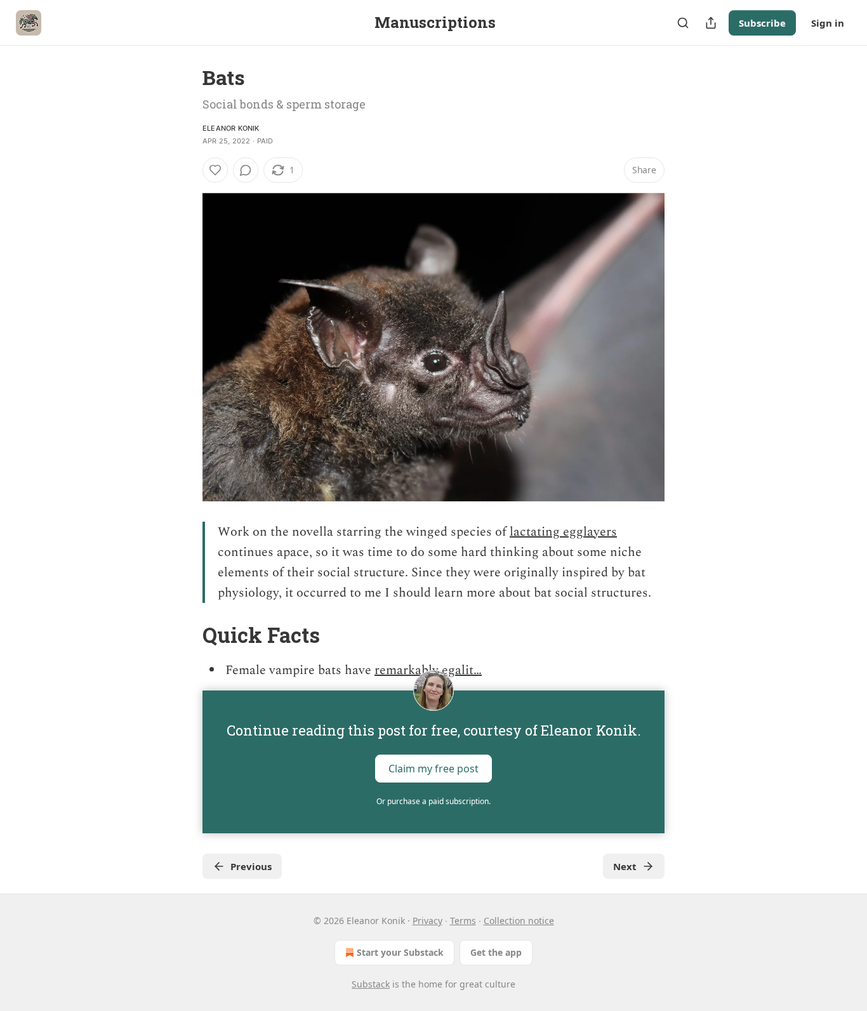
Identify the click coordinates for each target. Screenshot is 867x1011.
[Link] (185, 635)
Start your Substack (400, 952)
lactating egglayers (563, 531)
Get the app (496, 952)
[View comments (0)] (245, 170)
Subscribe (762, 23)
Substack (371, 984)
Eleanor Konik (231, 128)
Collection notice (519, 921)
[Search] (683, 23)
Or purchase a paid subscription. (433, 801)
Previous (251, 866)
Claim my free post (433, 769)
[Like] (215, 170)
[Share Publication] (711, 23)
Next (625, 866)
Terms (463, 921)
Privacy (427, 921)
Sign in (827, 23)
